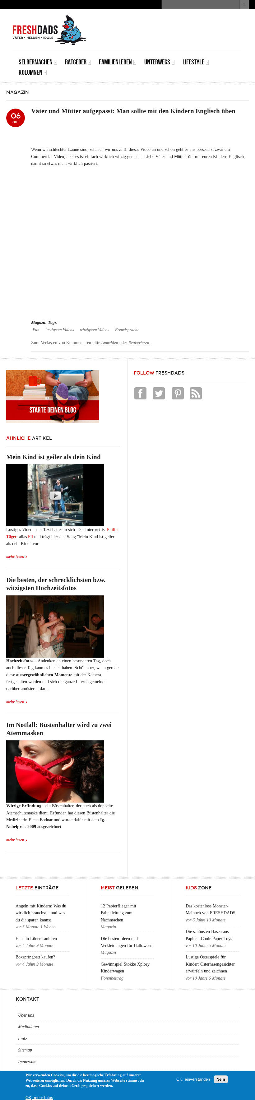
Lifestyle (193, 62)
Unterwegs (157, 62)
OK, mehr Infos (39, 1097)
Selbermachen (36, 62)
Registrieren (138, 343)
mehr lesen (15, 556)
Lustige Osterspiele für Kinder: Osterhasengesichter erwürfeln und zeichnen (210, 964)
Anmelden (109, 343)
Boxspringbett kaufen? (35, 957)
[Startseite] (49, 30)
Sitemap (25, 1050)
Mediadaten (28, 1026)
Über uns (26, 1015)
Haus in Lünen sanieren (36, 938)
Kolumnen (30, 72)
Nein (220, 1079)
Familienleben (115, 62)
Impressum (27, 1062)
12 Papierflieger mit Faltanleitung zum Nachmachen (118, 913)
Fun (36, 330)
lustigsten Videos (59, 330)
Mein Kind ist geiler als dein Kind (53, 457)
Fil (31, 536)
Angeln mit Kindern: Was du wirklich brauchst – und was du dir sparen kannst (41, 913)
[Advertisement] (170, 23)
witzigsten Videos (94, 330)
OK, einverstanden (193, 1079)
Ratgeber (75, 62)
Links (22, 1038)
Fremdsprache (127, 330)
